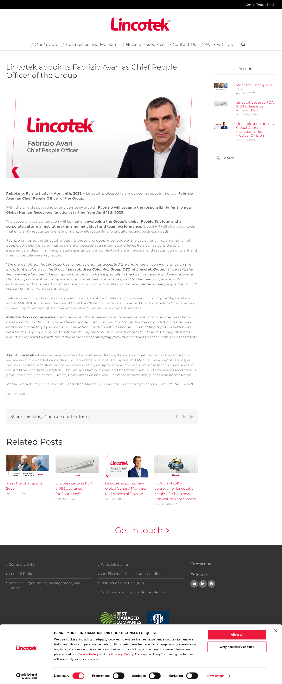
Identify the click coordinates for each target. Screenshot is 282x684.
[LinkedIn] (203, 584)
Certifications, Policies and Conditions (133, 574)
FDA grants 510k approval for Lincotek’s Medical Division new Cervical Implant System (175, 491)
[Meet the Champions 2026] (220, 85)
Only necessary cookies (237, 647)
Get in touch (139, 530)
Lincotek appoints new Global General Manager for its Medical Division (126, 488)
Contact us (200, 563)
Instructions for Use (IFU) (122, 583)
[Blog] (212, 584)
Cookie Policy (88, 654)
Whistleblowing (114, 564)
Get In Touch (256, 4)
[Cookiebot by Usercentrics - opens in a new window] (27, 676)
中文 (272, 4)
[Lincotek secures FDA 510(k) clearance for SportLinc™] (220, 103)
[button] (243, 44)
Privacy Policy (122, 654)
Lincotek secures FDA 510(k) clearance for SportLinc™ (74, 488)
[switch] (118, 675)
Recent (244, 68)
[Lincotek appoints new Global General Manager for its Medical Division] (220, 124)
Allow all (237, 634)
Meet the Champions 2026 (24, 486)
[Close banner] (275, 630)
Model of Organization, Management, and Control (45, 585)
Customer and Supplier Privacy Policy (133, 592)
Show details (215, 676)
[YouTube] (194, 584)
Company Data (21, 564)
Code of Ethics (21, 574)
